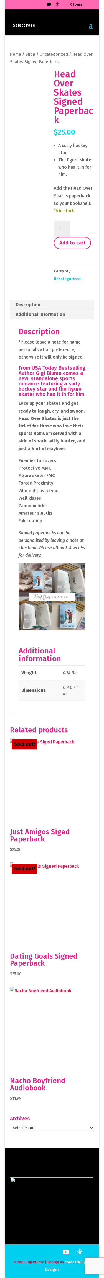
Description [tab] (28, 304)
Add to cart (72, 243)
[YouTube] (49, 5)
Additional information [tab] (40, 314)
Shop (30, 54)
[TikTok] (57, 5)
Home (15, 54)
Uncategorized (54, 54)
